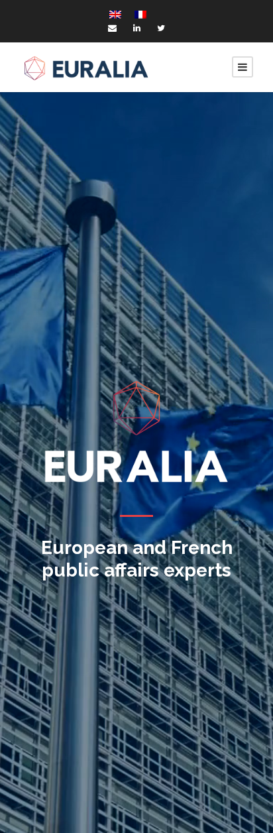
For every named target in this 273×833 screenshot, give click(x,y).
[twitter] (161, 28)
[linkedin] (136, 28)
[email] (112, 28)
